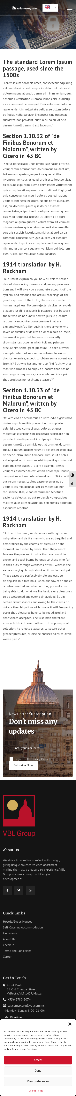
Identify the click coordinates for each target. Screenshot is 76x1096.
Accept (38, 1060)
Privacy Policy (40, 759)
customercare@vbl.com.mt (26, 1005)
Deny (38, 1070)
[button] (70, 1024)
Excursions (10, 933)
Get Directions (13, 1017)
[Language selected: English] (50, 8)
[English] (50, 8)
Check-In (8, 945)
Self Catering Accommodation (23, 927)
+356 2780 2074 (19, 999)
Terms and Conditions (17, 951)
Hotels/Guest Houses (17, 921)
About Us (9, 939)
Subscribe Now (23, 765)
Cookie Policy (36, 1090)
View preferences (38, 1081)
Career (7, 956)
